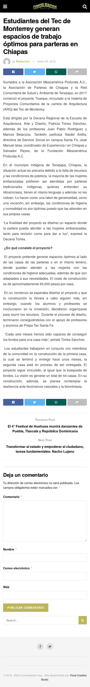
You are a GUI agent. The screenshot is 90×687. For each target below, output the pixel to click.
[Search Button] (82, 620)
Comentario (13, 497)
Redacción (23, 61)
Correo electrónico (18, 568)
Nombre (10, 549)
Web (6, 587)
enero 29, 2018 (46, 61)
